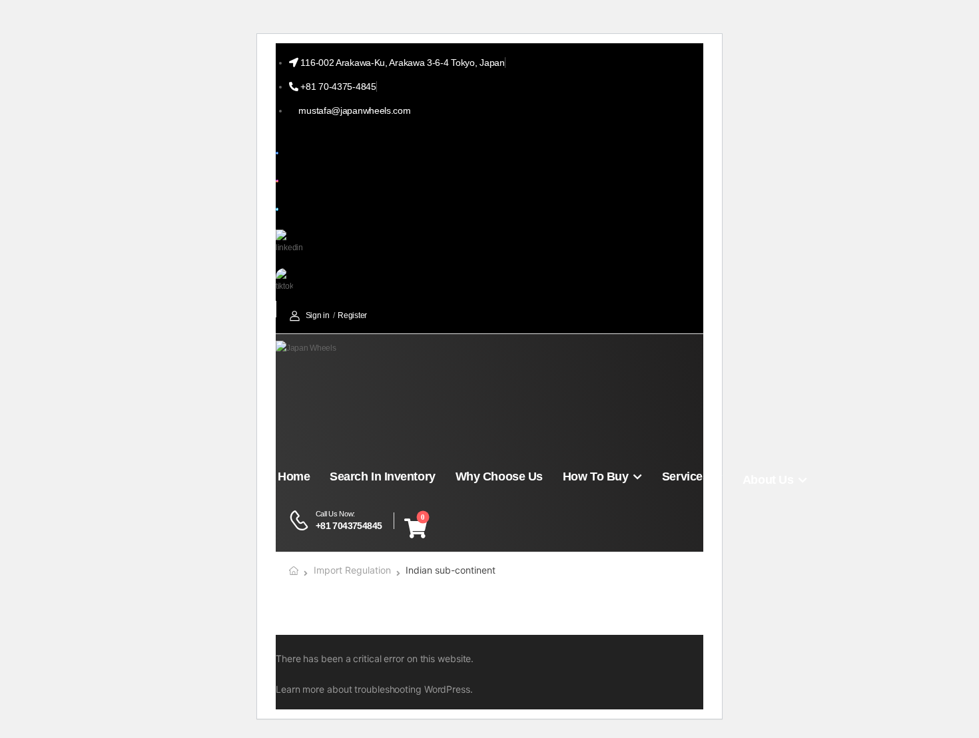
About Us (768, 479)
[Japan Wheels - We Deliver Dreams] (327, 395)
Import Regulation (352, 570)
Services (685, 476)
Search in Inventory (382, 476)
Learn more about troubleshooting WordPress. (374, 689)
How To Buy (596, 476)
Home (294, 476)
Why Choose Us (499, 476)
